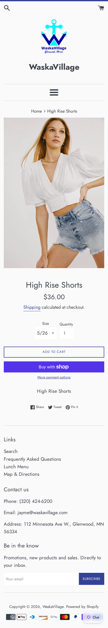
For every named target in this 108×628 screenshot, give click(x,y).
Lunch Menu (16, 466)
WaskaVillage (53, 606)
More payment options (54, 377)
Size (45, 323)
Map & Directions (21, 474)
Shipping (31, 307)
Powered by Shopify (82, 606)
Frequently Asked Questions (32, 459)
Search (11, 451)
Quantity (66, 324)
